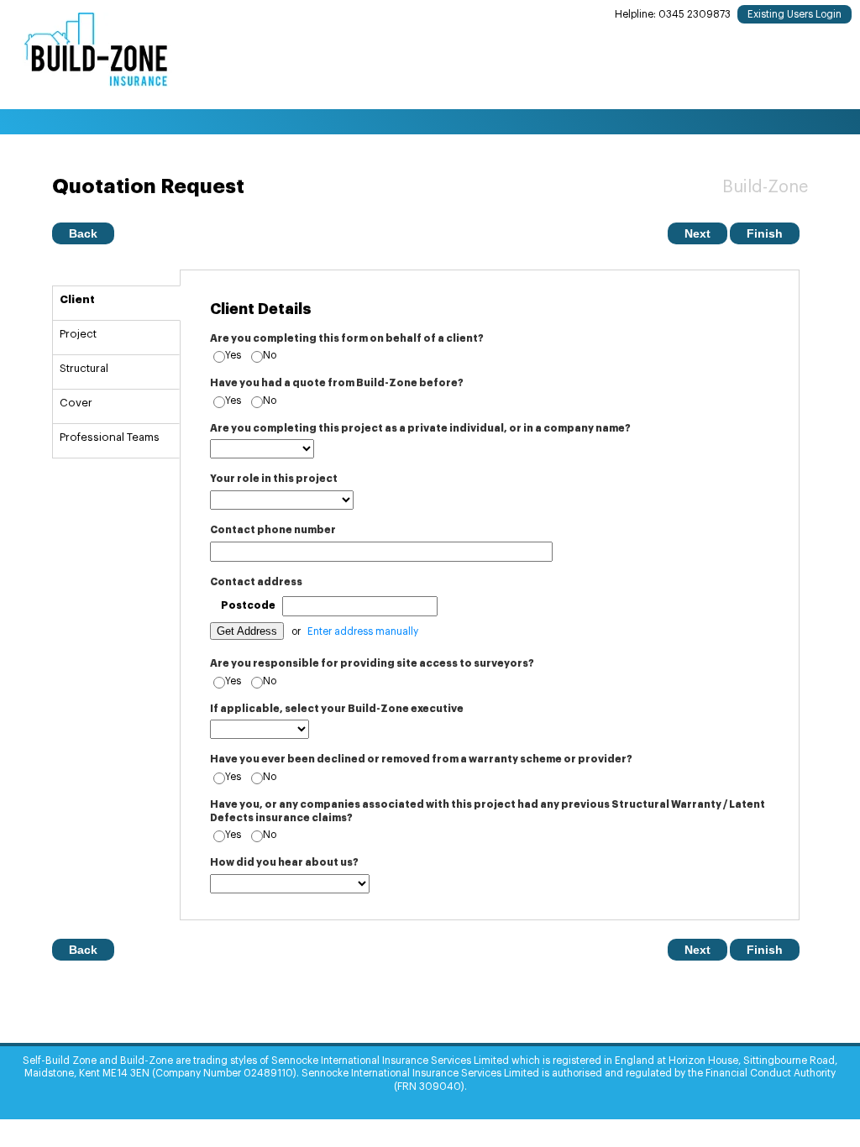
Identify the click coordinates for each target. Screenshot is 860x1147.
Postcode (248, 605)
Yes (233, 355)
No (269, 355)
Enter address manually (362, 631)
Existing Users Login (794, 14)
